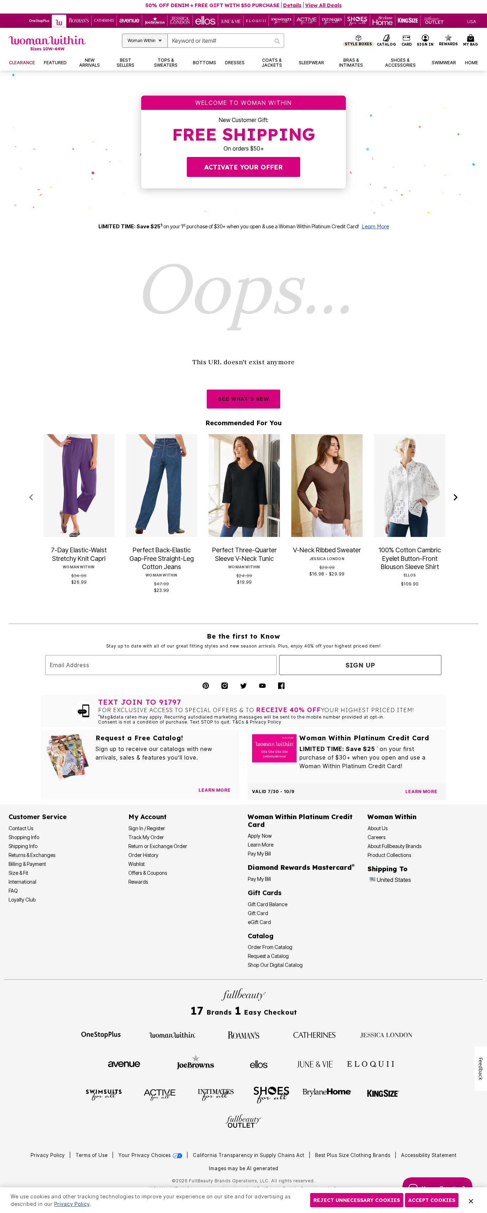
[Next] (456, 497)
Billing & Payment (27, 864)
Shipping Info (23, 846)
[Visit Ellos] (259, 1063)
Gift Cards (265, 893)
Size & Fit (18, 873)
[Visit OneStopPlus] (101, 1034)
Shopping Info (24, 837)
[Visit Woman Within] (172, 1034)
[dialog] (471, 21)
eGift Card (259, 922)
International (22, 882)
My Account (147, 817)
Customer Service (38, 817)
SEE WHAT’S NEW (243, 399)
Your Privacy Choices (145, 1155)
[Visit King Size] (383, 1094)
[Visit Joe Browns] (195, 1063)
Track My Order (146, 837)
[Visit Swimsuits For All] (104, 1094)
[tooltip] (39, 20)
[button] (425, 40)
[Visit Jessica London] (386, 1034)
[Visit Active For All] (160, 1094)
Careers (376, 837)
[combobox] (226, 41)
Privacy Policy (48, 1155)
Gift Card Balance (267, 904)
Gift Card (258, 913)
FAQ (13, 891)
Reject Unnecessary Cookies (356, 1200)
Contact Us (21, 828)
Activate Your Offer (243, 167)
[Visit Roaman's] (243, 1034)
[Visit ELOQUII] (370, 1063)
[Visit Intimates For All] (216, 1094)
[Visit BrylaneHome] (327, 1094)
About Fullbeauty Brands (394, 846)
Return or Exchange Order (157, 846)
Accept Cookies (431, 1200)
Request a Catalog (268, 956)
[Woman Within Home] (47, 43)
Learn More (375, 226)
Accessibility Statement (429, 1155)
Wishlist (136, 864)
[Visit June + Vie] (315, 1063)
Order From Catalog (270, 947)
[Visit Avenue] (124, 1063)
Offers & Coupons (147, 873)
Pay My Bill (259, 854)
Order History (143, 855)
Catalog (260, 936)
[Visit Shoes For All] (271, 1094)
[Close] (471, 1200)
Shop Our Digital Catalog (275, 965)
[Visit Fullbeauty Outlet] (243, 1122)
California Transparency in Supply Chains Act (249, 1155)
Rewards (138, 882)
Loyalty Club (22, 900)
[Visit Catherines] (314, 1034)
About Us (378, 828)
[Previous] (31, 497)
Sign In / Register (146, 828)
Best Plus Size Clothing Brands (353, 1155)
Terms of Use (92, 1155)
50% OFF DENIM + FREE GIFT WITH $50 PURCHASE (212, 5)
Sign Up (360, 665)
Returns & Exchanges (32, 855)
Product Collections (389, 855)
